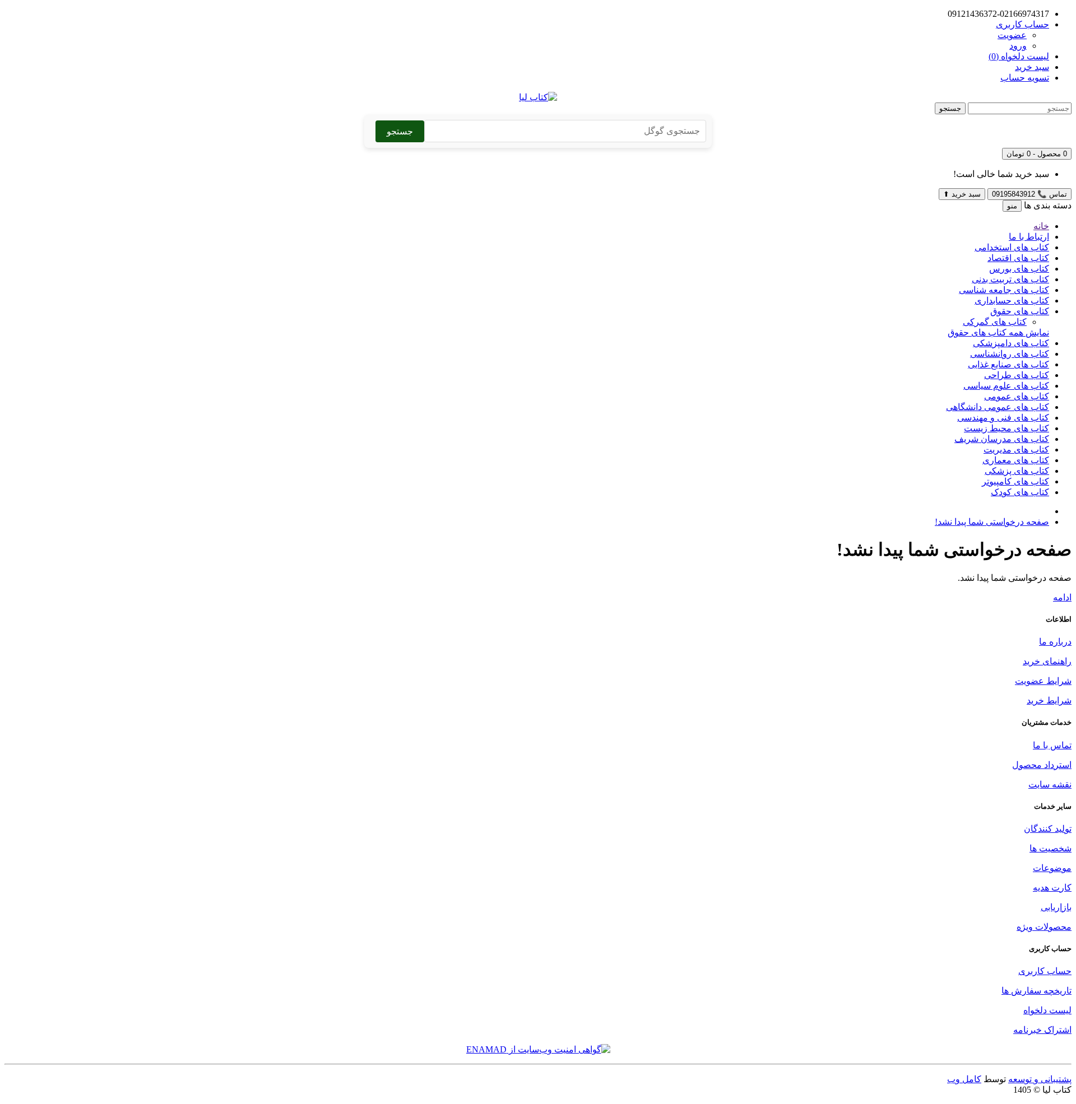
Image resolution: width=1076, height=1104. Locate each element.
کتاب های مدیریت (1016, 449)
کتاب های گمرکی (995, 322)
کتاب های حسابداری (1012, 300)
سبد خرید (962, 194)
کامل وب (964, 1079)
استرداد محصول (1042, 765)
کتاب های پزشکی (1017, 471)
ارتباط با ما (1029, 236)
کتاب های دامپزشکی (1011, 343)
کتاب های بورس (1019, 268)
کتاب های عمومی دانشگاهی (997, 407)
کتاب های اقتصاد (1018, 258)
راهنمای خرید (1047, 661)
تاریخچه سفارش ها (1036, 990)
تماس (1029, 194)
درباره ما (1055, 641)
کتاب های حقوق (1019, 311)
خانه (1041, 226)
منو (1012, 206)
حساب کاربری (1045, 971)
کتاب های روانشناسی (1009, 353)
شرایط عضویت (1043, 681)
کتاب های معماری (1015, 460)
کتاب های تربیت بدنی (1010, 279)
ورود (1018, 45)
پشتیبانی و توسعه (1040, 1079)
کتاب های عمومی (1016, 396)
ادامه (1062, 597)
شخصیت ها (1050, 848)
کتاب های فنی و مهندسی (1003, 417)
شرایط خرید (1049, 700)
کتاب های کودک (1020, 492)
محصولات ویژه (1044, 926)
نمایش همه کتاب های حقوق (998, 332)
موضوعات (1052, 868)
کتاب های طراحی (1016, 375)
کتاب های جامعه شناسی (1004, 290)
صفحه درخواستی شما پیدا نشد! (992, 522)
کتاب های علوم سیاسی (1006, 385)
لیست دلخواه (1047, 1010)
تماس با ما (1052, 745)
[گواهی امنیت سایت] (538, 1049)
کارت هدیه (1052, 887)
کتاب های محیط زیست (1006, 428)
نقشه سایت (1050, 784)
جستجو (950, 108)
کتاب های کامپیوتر (1015, 481)
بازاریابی (1056, 907)
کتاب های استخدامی (1012, 247)
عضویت (1012, 35)
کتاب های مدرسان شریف (1001, 439)
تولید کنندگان (1048, 828)
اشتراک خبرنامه (1042, 1030)
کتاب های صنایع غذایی (1008, 364)
